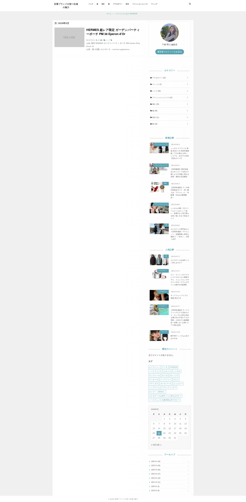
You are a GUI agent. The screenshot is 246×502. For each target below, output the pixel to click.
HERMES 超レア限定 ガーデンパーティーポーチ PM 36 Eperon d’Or (113, 32)
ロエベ (176, 379)
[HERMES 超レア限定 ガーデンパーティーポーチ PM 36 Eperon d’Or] (69, 46)
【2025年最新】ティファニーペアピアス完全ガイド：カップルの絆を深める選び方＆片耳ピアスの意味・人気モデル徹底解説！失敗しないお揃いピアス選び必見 (180, 317)
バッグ (91, 4)
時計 (103, 4)
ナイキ (164, 367)
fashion (173, 367)
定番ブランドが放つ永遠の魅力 (66, 5)
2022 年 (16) (155, 478)
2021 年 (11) (155, 482)
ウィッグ (154, 4)
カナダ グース (166, 383)
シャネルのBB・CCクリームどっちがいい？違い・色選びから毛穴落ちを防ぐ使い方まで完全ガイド (180, 213)
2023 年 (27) (155, 474)
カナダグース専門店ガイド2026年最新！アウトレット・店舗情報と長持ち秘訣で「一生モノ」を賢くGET (180, 234)
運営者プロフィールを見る (169, 52)
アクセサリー (117, 4)
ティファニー (165, 379)
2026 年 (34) (155, 461)
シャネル (176, 371)
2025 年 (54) (155, 465)
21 (159, 433)
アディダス (153, 383)
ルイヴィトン (154, 367)
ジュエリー (178, 383)
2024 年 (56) (155, 470)
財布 (127, 4)
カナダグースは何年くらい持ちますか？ (180, 261)
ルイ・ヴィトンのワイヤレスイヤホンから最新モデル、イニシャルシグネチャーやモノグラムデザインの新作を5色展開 (180, 280)
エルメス (167, 371)
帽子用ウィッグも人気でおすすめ (180, 337)
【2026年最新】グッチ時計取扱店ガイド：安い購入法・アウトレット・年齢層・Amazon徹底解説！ (180, 192)
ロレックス (174, 375)
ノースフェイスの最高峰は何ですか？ (164, 400)
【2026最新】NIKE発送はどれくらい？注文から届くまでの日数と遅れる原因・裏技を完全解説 (180, 173)
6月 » (158, 445)
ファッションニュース (140, 4)
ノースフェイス (155, 371)
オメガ (164, 375)
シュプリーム (154, 388)
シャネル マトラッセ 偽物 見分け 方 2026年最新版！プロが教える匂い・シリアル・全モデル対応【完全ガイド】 (180, 153)
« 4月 (153, 445)
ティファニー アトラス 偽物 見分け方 (179, 297)
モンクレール (154, 375)
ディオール (153, 379)
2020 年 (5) (155, 486)
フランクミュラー (169, 388)
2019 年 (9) (155, 490)
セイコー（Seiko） (157, 392)
